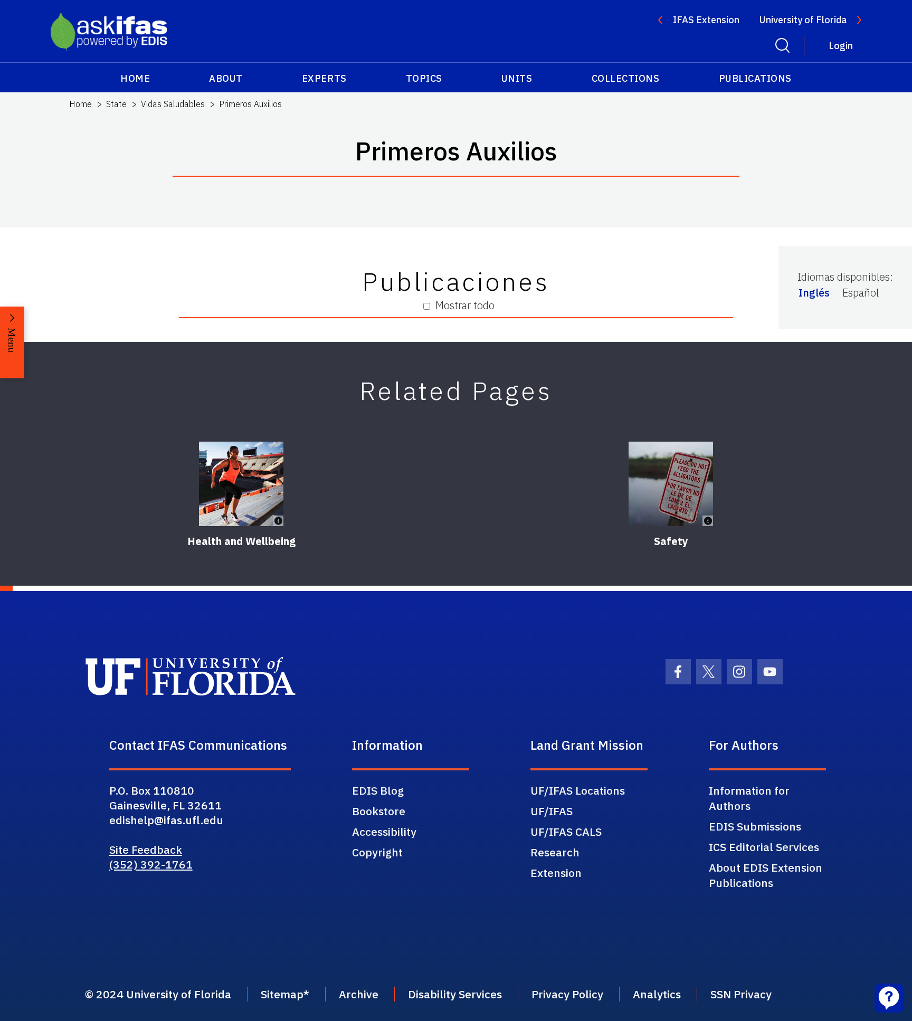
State (116, 104)
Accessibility (384, 831)
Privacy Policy (567, 994)
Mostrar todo (465, 305)
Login (841, 46)
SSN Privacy (741, 994)
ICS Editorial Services (764, 846)
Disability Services (455, 994)
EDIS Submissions (755, 826)
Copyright (377, 852)
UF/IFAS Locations (577, 790)
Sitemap (282, 994)
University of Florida (803, 20)
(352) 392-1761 (151, 864)
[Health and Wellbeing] (241, 484)
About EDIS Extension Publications (765, 875)
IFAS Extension (706, 20)
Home (135, 78)
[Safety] (671, 484)
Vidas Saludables (173, 104)
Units (517, 78)
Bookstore (378, 811)
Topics (424, 78)
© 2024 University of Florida (158, 994)
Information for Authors (749, 798)
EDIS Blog (378, 790)
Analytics (657, 994)
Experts (324, 78)
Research (555, 852)
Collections (626, 78)
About (226, 78)
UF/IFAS (551, 811)
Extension (556, 872)
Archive (358, 994)
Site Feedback (145, 849)
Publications (755, 78)
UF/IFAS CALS (566, 831)
